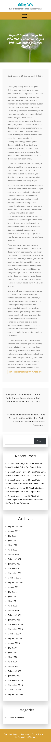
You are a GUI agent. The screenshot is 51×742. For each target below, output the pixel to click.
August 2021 (14, 587)
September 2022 (15, 526)
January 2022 (14, 564)
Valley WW (25, 4)
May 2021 (12, 601)
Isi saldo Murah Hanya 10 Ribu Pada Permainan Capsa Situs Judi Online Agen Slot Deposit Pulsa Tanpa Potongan (26, 419)
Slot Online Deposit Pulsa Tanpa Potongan (25, 372)
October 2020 (14, 633)
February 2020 (14, 671)
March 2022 (13, 554)
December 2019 (15, 680)
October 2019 (14, 689)
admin (15, 76)
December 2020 (15, 624)
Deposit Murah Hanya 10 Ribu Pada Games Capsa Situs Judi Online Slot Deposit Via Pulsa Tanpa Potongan (24, 499)
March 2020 (13, 666)
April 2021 (12, 606)
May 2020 (12, 657)
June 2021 (12, 596)
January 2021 (14, 619)
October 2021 (14, 578)
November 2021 (15, 573)
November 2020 (15, 629)
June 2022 (12, 540)
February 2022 (14, 559)
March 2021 (13, 610)
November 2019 (15, 685)
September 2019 (15, 694)
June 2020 (12, 652)
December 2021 (15, 568)
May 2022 (12, 545)
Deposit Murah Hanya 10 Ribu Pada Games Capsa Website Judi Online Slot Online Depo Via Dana (23, 398)
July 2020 (12, 647)
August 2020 (14, 643)
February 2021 (14, 615)
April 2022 (12, 550)
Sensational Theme (26, 737)
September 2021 (15, 582)
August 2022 (14, 531)
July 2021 (12, 592)
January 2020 (14, 675)
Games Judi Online (16, 717)
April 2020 (12, 661)
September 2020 (15, 638)
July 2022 (12, 536)
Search (40, 441)
